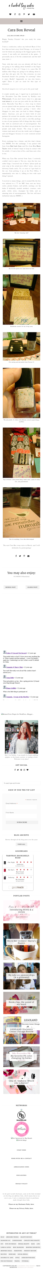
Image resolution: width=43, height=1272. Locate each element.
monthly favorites (33, 1247)
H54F (2, 1237)
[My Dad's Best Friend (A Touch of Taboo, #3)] (5, 871)
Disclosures (21, 1175)
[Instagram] (24, 770)
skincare (12, 1254)
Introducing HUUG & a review (21, 911)
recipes (4, 1254)
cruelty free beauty (32, 1240)
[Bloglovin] (27, 770)
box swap (20, 36)
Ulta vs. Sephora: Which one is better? (21, 1082)
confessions (17, 1240)
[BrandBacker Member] (22, 1121)
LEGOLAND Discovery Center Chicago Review (22, 1030)
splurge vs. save (7, 1257)
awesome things (12, 1237)
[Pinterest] (21, 770)
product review (30, 1250)
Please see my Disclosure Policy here (21, 1204)
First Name (10, 812)
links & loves (6, 1247)
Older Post (33, 587)
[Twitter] (18, 770)
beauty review (26, 1237)
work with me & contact (21, 1158)
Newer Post (11, 587)
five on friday (10, 1244)
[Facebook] (15, 770)
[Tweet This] (20, 556)
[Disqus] (21, 623)
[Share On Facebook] (16, 556)
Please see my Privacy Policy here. (22, 1208)
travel (17, 1261)
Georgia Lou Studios (25, 1267)
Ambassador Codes (21, 1167)
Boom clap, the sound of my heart (21, 1003)
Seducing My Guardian (16, 878)
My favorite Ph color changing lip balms (21, 1057)
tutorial (25, 1261)
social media (23, 1254)
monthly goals (6, 1250)
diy (2, 1244)
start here (21, 1150)
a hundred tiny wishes (26, 1266)
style (17, 1257)
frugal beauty (23, 1244)
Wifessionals (6, 99)
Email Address (12, 803)
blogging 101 (5, 1240)
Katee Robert (21, 873)
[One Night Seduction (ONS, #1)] (5, 864)
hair (33, 1244)
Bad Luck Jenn (16, 146)
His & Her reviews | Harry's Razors (21, 942)
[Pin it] (24, 556)
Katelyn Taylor (20, 866)
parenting (18, 1250)
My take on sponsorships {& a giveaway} (21, 976)
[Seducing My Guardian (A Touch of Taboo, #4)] (5, 879)
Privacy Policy (22, 1183)
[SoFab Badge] (21, 1140)
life (38, 1244)
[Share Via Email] (28, 556)
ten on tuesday (6, 1261)
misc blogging (18, 1247)
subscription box (28, 1257)
